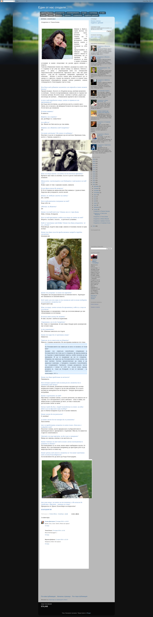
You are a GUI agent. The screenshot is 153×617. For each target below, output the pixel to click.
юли (95, 196)
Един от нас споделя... (53, 7)
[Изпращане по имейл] (72, 514)
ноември (96, 188)
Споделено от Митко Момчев (101, 218)
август (95, 194)
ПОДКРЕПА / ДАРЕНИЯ (91, 15)
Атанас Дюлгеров (50, 521)
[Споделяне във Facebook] (76, 514)
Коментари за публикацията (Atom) (58, 599)
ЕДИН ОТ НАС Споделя (96, 36)
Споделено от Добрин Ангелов (102, 220)
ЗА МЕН (43, 15)
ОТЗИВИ (84, 13)
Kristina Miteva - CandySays (95, 261)
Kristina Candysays (94, 304)
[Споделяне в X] (75, 514)
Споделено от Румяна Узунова (102, 211)
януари (96, 209)
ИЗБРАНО (68, 15)
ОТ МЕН (102, 13)
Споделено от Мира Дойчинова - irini (102, 101)
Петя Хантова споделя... (103, 90)
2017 (94, 178)
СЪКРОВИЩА (93, 13)
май (95, 201)
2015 (94, 182)
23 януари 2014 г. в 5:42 (59, 530)
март (95, 205)
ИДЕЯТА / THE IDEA (47, 13)
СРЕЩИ (50, 15)
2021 (94, 169)
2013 (94, 226)
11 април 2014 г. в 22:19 (62, 539)
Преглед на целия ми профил (94, 297)
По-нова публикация (48, 596)
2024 (94, 163)
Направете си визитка (95, 307)
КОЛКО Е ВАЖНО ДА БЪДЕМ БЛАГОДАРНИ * (103, 112)
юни (95, 198)
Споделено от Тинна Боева (101, 216)
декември (96, 186)
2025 (94, 161)
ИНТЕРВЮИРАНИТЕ (73, 13)
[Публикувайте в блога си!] (73, 514)
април (95, 203)
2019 (94, 174)
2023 (94, 165)
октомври (96, 190)
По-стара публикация (79, 596)
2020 (94, 171)
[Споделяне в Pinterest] (78, 514)
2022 (94, 167)
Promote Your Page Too (95, 39)
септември (97, 192)
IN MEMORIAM (77, 15)
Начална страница (64, 596)
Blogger (89, 613)
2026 (94, 159)
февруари (96, 207)
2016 (94, 180)
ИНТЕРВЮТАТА (59, 13)
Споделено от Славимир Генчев (102, 223)
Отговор (47, 525)
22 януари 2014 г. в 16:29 (61, 521)
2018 (94, 176)
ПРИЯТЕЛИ (59, 15)
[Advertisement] (64, 582)
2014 (94, 184)
